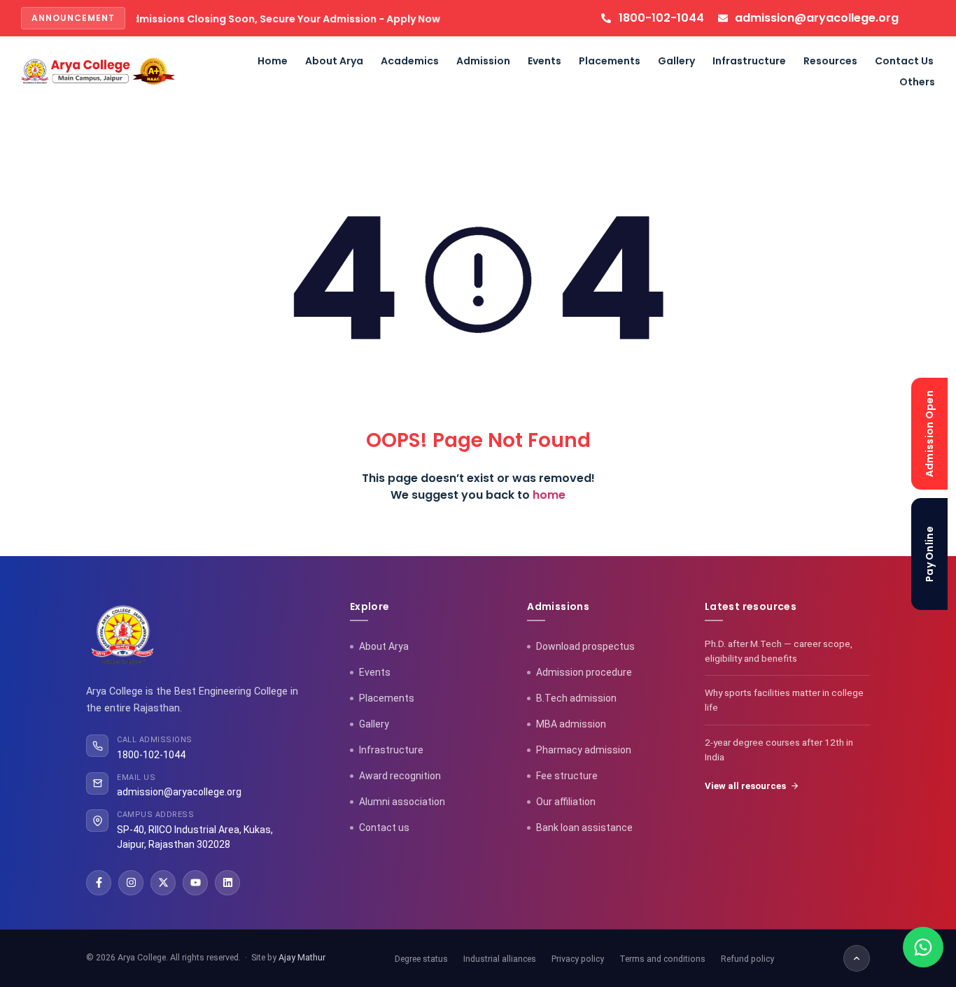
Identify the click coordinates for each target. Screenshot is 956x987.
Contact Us (904, 61)
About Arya (334, 61)
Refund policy (747, 958)
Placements (609, 61)
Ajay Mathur (302, 957)
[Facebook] (98, 882)
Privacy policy (577, 958)
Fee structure (567, 775)
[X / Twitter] (163, 882)
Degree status (421, 958)
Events (544, 61)
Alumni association (402, 801)
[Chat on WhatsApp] (923, 947)
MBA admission (571, 724)
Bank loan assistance (584, 827)
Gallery (676, 61)
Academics (410, 61)
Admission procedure (584, 672)
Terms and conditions (662, 958)
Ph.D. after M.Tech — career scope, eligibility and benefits (778, 651)
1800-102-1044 (151, 754)
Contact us (384, 827)
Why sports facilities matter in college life (784, 700)
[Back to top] (856, 958)
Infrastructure (749, 61)
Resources (830, 61)
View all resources (745, 786)
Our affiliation (566, 801)
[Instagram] (130, 882)
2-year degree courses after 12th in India (779, 749)
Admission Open (929, 433)
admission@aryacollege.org (179, 791)
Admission (483, 61)
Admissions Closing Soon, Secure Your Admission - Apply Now (256, 19)
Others (917, 82)
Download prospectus (585, 646)
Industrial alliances (499, 958)
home (549, 495)
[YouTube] (195, 882)
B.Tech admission (576, 698)
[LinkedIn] (227, 882)
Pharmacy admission (583, 749)
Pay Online (929, 554)
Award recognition (400, 775)
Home (273, 61)
